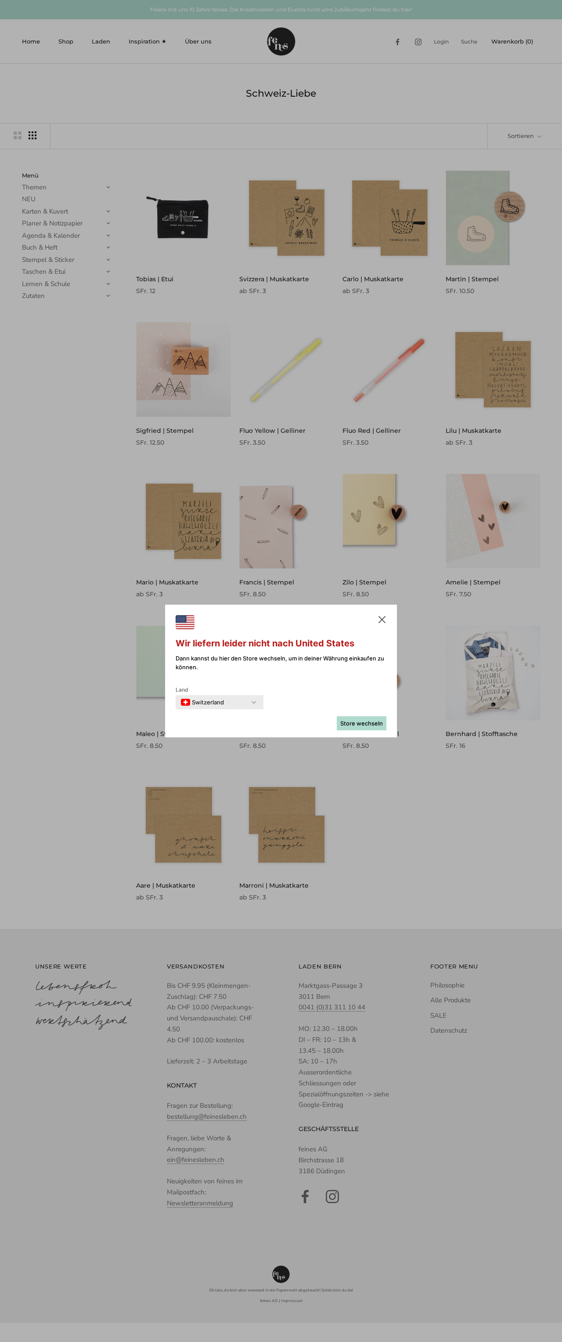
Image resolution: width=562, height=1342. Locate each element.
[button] (382, 621)
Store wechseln (361, 723)
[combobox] (202, 702)
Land (182, 689)
